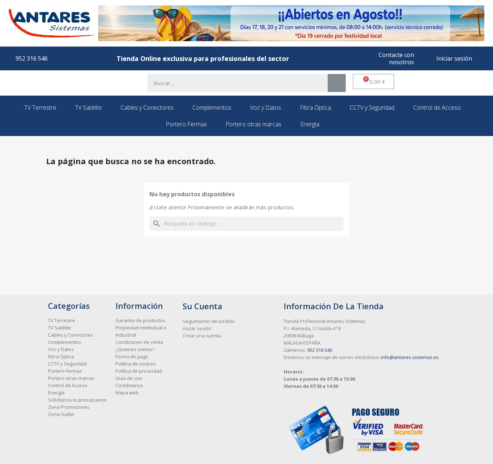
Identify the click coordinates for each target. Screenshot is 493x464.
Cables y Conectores (147, 107)
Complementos (211, 107)
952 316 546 (319, 350)
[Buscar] (337, 83)
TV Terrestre (40, 107)
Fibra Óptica (315, 107)
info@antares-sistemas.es (410, 357)
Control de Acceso (437, 107)
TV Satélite (88, 107)
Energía (309, 124)
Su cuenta (202, 306)
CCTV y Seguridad (372, 107)
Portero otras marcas (254, 124)
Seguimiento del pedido (209, 321)
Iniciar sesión (197, 328)
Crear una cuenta (202, 335)
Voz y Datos (265, 107)
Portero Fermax (186, 124)
